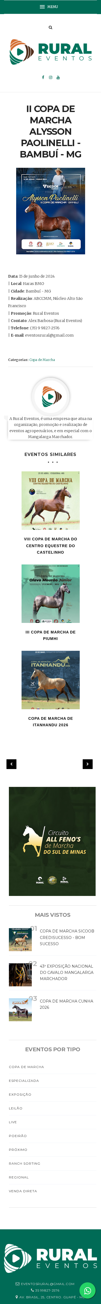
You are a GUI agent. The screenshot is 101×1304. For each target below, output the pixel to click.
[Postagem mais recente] (11, 764)
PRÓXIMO (18, 1150)
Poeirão (18, 1136)
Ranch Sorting (24, 1163)
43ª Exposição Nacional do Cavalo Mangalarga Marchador (66, 972)
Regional (19, 1177)
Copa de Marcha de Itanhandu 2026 (50, 721)
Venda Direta (23, 1191)
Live (13, 1122)
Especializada (24, 1081)
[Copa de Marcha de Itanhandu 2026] (51, 680)
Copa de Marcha (42, 360)
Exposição (20, 1094)
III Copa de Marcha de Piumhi (51, 635)
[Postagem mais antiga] (87, 764)
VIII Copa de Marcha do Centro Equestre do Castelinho (50, 545)
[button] (50, 7)
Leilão (16, 1108)
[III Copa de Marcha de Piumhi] (51, 594)
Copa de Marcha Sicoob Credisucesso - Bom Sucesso (67, 937)
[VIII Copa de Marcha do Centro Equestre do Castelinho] (51, 500)
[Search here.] (50, 27)
